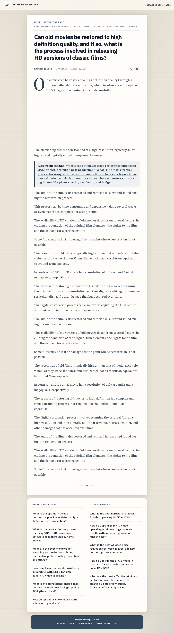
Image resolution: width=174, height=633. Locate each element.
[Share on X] (130, 68)
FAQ (115, 623)
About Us (61, 623)
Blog (168, 4)
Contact (72, 623)
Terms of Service (102, 623)
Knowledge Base (154, 4)
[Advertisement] (87, 120)
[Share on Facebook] (137, 68)
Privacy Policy (85, 623)
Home (37, 22)
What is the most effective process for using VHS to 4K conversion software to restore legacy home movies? (87, 174)
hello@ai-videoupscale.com (87, 619)
